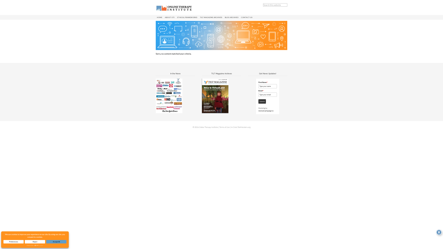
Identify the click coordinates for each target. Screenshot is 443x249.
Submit (262, 101)
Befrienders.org (244, 127)
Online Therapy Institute (174, 8)
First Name (263, 82)
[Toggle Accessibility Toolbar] (439, 232)
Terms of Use (224, 127)
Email (260, 91)
